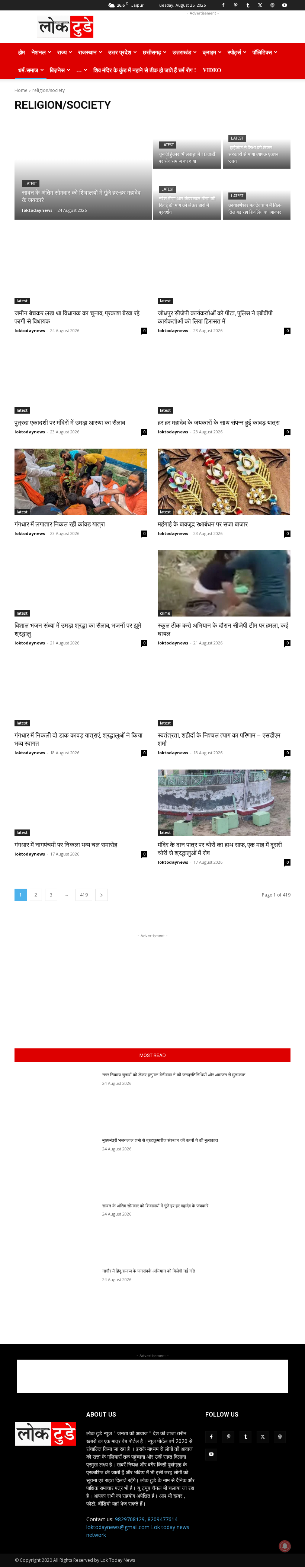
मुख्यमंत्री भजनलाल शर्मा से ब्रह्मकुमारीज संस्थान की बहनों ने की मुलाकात (160, 1140)
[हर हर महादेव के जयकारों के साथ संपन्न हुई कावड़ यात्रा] (224, 380)
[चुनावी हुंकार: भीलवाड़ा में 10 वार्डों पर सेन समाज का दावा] (187, 144)
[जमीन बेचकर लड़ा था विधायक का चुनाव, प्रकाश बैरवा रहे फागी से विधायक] (81, 271)
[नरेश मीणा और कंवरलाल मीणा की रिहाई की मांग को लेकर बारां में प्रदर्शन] (187, 195)
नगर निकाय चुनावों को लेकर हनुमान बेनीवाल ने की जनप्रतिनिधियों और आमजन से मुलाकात (173, 1074)
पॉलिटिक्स (262, 52)
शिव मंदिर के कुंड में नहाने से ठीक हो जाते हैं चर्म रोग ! (144, 70)
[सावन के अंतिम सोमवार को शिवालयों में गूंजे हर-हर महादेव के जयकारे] (83, 169)
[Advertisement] (203, 27)
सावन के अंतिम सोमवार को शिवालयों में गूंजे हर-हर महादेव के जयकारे (155, 1205)
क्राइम (209, 52)
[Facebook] (223, 5)
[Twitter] (260, 5)
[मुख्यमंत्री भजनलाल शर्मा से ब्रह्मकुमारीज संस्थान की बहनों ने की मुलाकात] (56, 1166)
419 (84, 895)
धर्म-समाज (28, 70)
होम (21, 52)
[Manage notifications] (285, 1546)
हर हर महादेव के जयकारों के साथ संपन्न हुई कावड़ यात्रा (219, 422)
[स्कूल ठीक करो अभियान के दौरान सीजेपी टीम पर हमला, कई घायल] (224, 583)
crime (165, 613)
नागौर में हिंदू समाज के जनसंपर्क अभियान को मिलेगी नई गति (148, 1271)
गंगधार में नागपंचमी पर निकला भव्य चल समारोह (67, 844)
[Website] (272, 5)
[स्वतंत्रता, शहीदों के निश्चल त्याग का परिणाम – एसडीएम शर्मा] (224, 693)
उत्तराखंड (182, 52)
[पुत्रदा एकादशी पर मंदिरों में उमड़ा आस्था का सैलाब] (81, 380)
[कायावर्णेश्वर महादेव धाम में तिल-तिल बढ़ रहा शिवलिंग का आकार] (257, 195)
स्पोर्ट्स (234, 52)
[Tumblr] (247, 5)
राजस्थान (87, 52)
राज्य (62, 52)
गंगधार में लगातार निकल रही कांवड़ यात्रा (60, 524)
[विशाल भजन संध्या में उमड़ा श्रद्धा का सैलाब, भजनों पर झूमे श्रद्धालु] (81, 583)
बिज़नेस (57, 70)
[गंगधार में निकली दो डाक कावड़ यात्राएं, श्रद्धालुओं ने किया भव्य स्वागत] (81, 693)
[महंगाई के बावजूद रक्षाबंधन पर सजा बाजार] (224, 482)
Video (212, 70)
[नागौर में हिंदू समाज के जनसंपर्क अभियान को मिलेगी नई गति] (56, 1297)
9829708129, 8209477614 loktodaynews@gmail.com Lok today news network (137, 1527)
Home (21, 90)
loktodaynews (30, 330)
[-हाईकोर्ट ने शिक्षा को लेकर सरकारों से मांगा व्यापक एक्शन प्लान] (257, 144)
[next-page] (101, 895)
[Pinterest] (235, 5)
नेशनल (39, 52)
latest (31, 184)
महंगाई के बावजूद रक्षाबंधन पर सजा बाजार (203, 524)
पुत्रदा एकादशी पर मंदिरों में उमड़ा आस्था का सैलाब (70, 422)
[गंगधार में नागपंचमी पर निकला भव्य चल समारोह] (81, 803)
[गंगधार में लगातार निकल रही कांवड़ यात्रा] (81, 482)
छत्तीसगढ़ (152, 52)
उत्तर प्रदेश (119, 52)
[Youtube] (284, 5)
